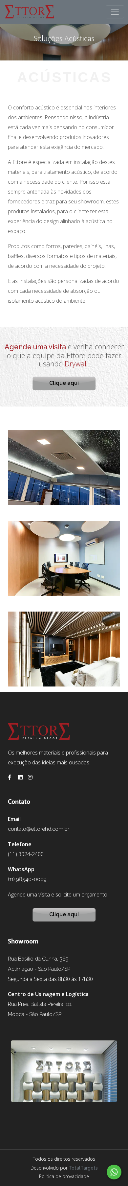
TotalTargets (83, 1168)
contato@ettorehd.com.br (38, 829)
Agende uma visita (35, 347)
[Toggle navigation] (115, 11)
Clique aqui (64, 383)
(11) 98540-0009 (27, 879)
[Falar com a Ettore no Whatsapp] (114, 1172)
